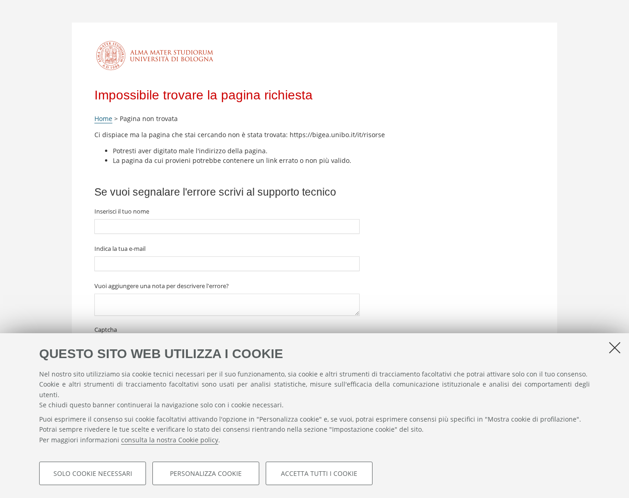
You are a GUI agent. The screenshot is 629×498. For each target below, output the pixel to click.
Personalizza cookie (206, 473)
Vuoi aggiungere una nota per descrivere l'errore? (161, 286)
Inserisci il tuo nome (121, 211)
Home (103, 118)
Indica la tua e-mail (120, 248)
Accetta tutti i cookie (319, 473)
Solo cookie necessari (92, 473)
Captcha (105, 329)
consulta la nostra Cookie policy (169, 439)
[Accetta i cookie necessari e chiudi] (614, 347)
